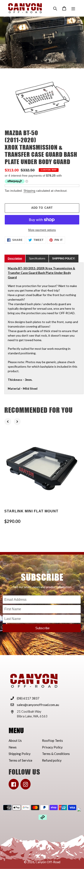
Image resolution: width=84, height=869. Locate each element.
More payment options (42, 230)
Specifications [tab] (37, 258)
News (13, 747)
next (17, 421)
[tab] (14, 258)
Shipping (29, 190)
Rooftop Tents (52, 740)
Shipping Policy (20, 754)
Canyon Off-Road (48, 862)
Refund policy (52, 760)
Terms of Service (20, 760)
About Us (15, 740)
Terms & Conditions (56, 754)
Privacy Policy (52, 747)
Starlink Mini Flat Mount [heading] (31, 511)
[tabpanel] (44, 328)
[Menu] (73, 8)
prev (7, 421)
